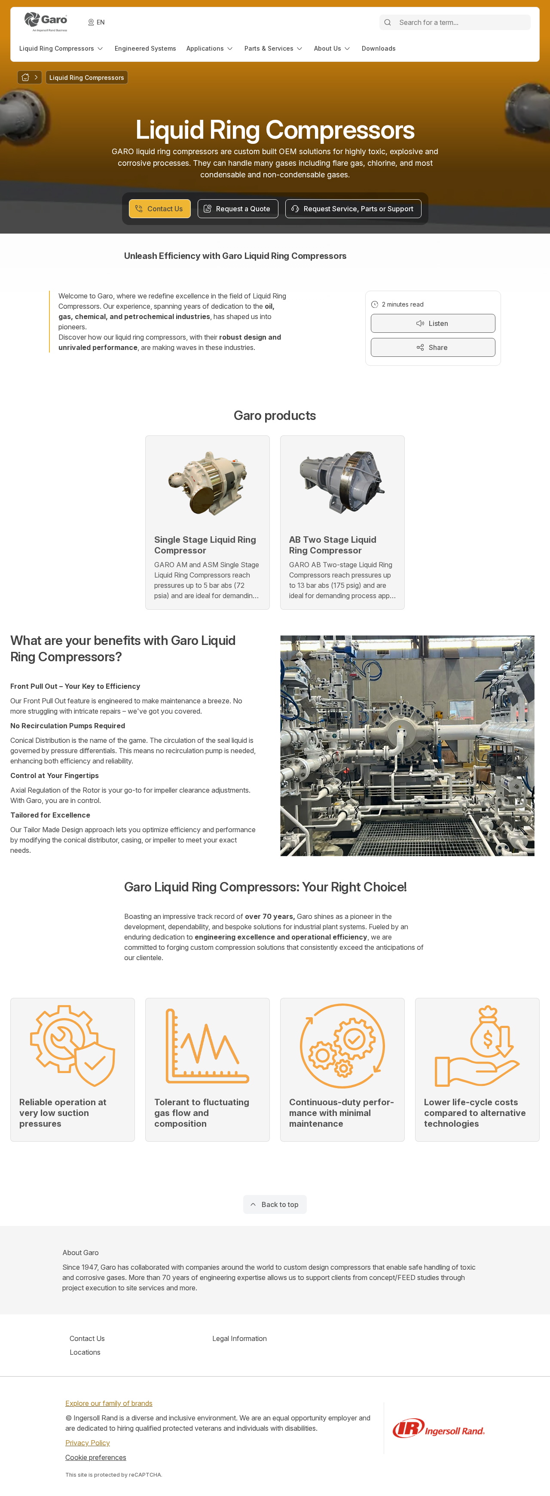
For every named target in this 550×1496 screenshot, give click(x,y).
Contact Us (87, 1338)
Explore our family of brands (109, 1403)
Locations (85, 1352)
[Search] (387, 22)
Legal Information (239, 1338)
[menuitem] (61, 48)
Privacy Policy (87, 1442)
